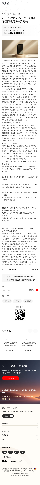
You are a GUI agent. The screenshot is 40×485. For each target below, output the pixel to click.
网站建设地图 (25, 475)
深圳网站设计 (28, 301)
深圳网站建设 (7, 301)
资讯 (9, 14)
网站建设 (5, 423)
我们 (3, 439)
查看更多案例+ (6, 431)
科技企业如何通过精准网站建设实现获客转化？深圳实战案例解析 (20, 277)
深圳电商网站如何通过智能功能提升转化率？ (20, 280)
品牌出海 (5, 435)
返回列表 (32, 290)
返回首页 (35, 270)
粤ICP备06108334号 (27, 469)
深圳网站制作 (17, 301)
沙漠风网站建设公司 (17, 27)
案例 (3, 428)
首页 (5, 14)
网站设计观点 (16, 14)
